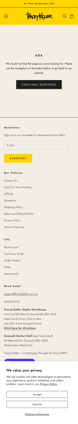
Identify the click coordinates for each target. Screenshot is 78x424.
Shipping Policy (13, 207)
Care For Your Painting (17, 187)
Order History (12, 260)
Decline (37, 404)
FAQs (7, 267)
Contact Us (10, 180)
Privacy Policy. (48, 384)
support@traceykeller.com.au (21, 294)
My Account (11, 247)
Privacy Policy (12, 220)
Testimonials (11, 274)
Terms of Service (14, 227)
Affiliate (8, 194)
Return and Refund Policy (19, 214)
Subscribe (18, 158)
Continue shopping (39, 85)
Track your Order (14, 254)
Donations (10, 200)
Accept (37, 394)
